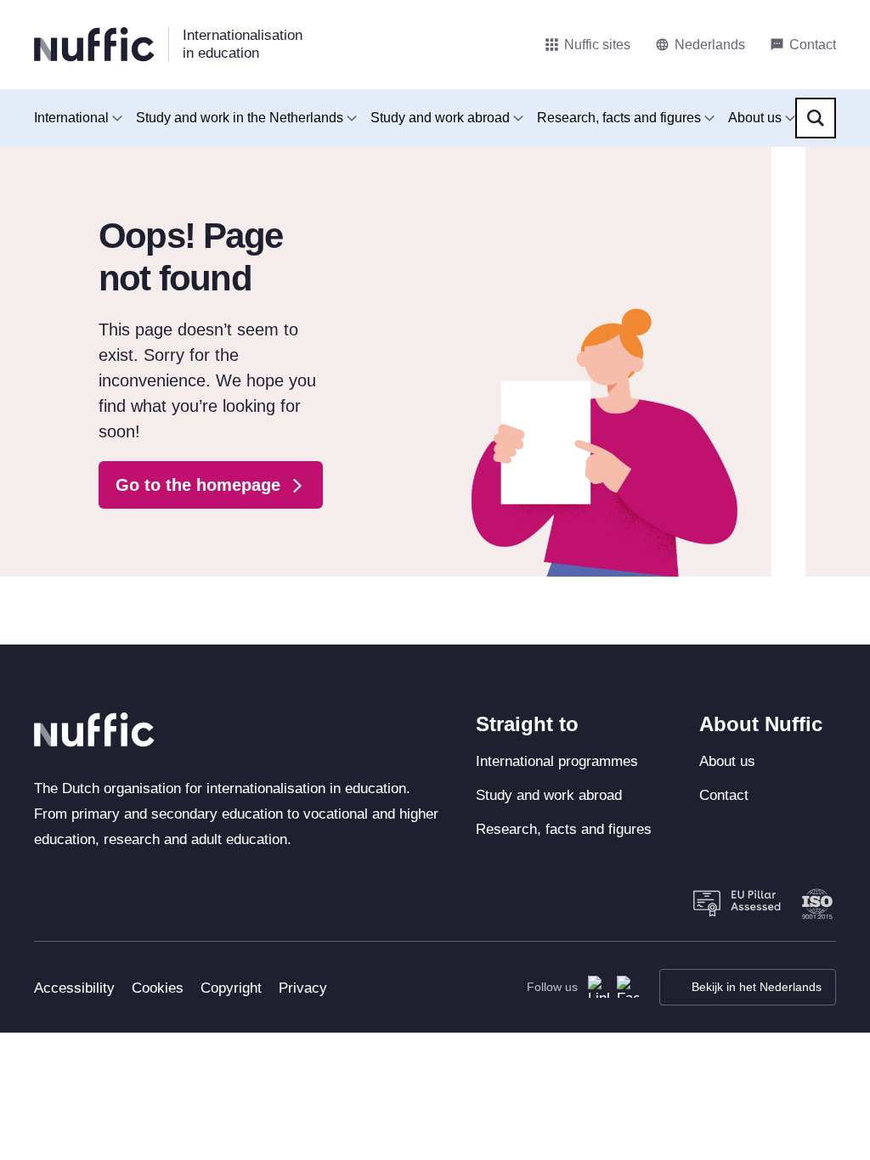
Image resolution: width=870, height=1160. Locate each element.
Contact (724, 795)
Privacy (303, 988)
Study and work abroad (440, 117)
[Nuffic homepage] (94, 44)
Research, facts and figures (619, 117)
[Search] (815, 118)
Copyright (231, 988)
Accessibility (74, 988)
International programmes (557, 761)
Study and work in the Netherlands (239, 117)
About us (755, 117)
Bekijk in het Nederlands (757, 987)
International (71, 117)
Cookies (158, 988)
